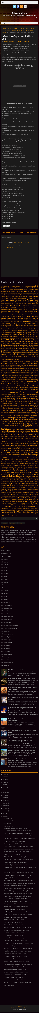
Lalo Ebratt (29, 410)
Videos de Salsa (5, 648)
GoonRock (26, 374)
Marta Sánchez (13, 436)
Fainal (13, 363)
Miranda (24, 447)
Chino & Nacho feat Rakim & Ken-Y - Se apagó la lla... (19, 849)
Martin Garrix (24, 436)
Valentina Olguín (31, 505)
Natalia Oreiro (28, 450)
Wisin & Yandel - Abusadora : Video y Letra (16, 906)
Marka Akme (29, 435)
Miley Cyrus (18, 447)
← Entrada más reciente (9, 232)
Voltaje (19, 510)
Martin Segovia (16, 438)
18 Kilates (11, 286)
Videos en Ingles (6, 657)
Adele (32, 288)
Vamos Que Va (22, 506)
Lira (13, 415)
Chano (13, 323)
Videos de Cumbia (6, 614)
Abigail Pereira (11, 288)
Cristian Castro (8, 332)
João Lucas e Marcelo (21, 392)
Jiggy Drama (8, 389)
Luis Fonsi (17, 423)
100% (2, 286)
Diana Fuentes (18, 343)
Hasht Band (28, 377)
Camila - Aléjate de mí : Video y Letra (14, 841)
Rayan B (23, 472)
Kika (26, 401)
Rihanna (19, 476)
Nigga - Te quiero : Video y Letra (13, 854)
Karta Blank (32, 398)
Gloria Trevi (7, 374)
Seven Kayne (32, 483)
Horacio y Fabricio (25, 379)
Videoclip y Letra (19, 13)
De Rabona (7, 341)
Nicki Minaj (20, 454)
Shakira (9, 485)
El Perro (35, 352)
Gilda (35, 372)
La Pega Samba (15, 408)
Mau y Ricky (35, 440)
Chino (8, 325)
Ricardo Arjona (27, 474)
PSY (27, 461)
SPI (21, 479)
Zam (31, 514)
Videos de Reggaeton (7, 642)
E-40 (10, 348)
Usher (12, 505)
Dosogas (10, 347)
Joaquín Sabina (23, 389)
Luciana (31, 421)
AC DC (32, 286)
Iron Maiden (27, 381)
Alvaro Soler (8, 296)
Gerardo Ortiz (4, 372)
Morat (30, 448)
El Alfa (30, 348)
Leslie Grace (14, 414)
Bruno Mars (17, 313)
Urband (8, 505)
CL (20, 314)
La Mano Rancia (17, 407)
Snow (34, 487)
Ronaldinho (3, 479)
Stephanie (3, 492)
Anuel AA (13, 300)
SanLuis (3, 481)
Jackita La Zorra (16, 383)
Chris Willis (21, 327)
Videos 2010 (4, 562)
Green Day (35, 374)
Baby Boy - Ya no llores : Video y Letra (15, 885)
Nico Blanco (34, 454)
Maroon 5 (6, 436)
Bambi (22, 306)
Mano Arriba (23, 429)
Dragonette (18, 347)
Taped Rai (17, 494)
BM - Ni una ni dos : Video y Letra (18, 670)
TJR (29, 492)
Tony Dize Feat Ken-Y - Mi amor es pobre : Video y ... (19, 846)
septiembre (8, 826)
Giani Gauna (11, 372)
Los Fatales (6, 419)
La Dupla (20, 405)
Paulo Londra (12, 467)
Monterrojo (26, 448)
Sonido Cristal (22, 489)
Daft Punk (35, 334)
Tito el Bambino (33, 499)
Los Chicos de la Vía (30, 417)
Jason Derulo (4, 385)
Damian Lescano (30, 336)
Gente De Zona (23, 370)
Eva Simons (20, 361)
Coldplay (12, 330)
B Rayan (6, 303)
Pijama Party (19, 469)
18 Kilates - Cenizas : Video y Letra (14, 932)
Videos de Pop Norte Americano (10, 637)
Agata (18, 289)
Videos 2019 (4, 588)
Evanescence (27, 361)
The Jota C (3, 497)
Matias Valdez (27, 440)
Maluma (5, 429)
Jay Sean (19, 385)
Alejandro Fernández (18, 291)
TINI (26, 492)
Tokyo (12, 501)
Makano (13, 427)
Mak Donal (8, 427)
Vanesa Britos (30, 507)
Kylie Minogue (8, 403)
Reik (30, 472)
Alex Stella (11, 293)
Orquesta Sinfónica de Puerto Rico (26, 459)
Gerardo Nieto (33, 370)
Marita (5, 434)
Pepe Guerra (31, 467)
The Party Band (18, 497)
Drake (23, 347)
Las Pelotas (20, 412)
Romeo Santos (28, 478)
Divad (17, 345)
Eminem (4, 360)
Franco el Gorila (11, 368)
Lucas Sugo (13, 421)
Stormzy (19, 492)
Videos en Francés (6, 654)
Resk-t (14, 474)
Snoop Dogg (26, 487)
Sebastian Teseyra (34, 481)
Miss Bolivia (30, 447)
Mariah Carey (8, 433)
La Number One (34, 407)
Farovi (28, 363)
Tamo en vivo (4, 494)
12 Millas (6, 286)
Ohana (25, 458)
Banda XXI (4, 307)
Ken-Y (23, 400)
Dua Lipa (32, 347)
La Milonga (24, 407)
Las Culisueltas (13, 412)
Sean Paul (19, 481)
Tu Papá (28, 503)
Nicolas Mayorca (4, 456)
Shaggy (3, 485)
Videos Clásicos (5, 602)
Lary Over (6, 412)
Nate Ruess (3, 452)
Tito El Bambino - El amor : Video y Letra (15, 898)
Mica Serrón (20, 443)
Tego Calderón (35, 494)
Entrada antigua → (32, 232)
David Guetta (10, 340)
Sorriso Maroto (27, 491)
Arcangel (30, 300)
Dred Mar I (27, 347)
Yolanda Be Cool (20, 514)
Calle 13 (9, 316)
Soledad (7, 489)
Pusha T (36, 470)
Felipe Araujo (17, 365)
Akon (2, 291)
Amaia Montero (18, 296)
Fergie (2, 367)
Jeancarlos (29, 385)
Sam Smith (35, 479)
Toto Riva (30, 501)
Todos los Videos (15, 30)
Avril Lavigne (29, 302)
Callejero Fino (17, 316)
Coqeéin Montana (23, 330)
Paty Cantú (26, 465)
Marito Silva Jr (14, 434)
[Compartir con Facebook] (9, 226)
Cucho (29, 332)
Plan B (8, 470)
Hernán (18, 379)
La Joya (34, 405)
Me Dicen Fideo (24, 441)
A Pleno (25, 286)
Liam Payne (21, 414)
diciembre (7, 818)
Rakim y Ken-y (11, 472)
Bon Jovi (24, 311)
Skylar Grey (20, 487)
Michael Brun (28, 443)
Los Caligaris (23, 417)
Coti (35, 330)
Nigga (18, 456)
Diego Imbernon (26, 343)
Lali (17, 410)
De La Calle (24, 340)
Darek (26, 338)
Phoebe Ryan (9, 469)
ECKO (13, 348)
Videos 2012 (4, 567)
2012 (4, 811)
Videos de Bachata (6, 608)
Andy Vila (26, 298)
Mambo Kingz (12, 429)
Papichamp (28, 463)
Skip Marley (12, 487)
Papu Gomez (35, 463)
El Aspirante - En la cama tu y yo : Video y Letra (17, 927)
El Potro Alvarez (9, 354)
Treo (5, 503)
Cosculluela (30, 330)
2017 (4, 798)
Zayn (33, 514)
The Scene (4, 499)
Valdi (20, 505)
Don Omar (4, 347)
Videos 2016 (4, 579)
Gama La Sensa (8, 370)
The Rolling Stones (33, 497)
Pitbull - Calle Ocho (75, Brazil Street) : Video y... (17, 896)
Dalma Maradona (5, 336)
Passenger (20, 465)
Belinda (19, 307)
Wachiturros (29, 510)
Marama (4, 431)
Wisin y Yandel (22, 512)
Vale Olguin (24, 505)
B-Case (9, 303)
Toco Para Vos (6, 501)
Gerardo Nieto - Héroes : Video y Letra (15, 974)
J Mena (9, 383)
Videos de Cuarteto (6, 611)
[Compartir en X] (7, 226)
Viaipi (15, 508)
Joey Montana (31, 389)
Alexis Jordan (4, 294)
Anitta (7, 300)
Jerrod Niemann (11, 387)
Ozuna (22, 461)
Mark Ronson (21, 434)
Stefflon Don (35, 491)
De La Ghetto (32, 340)
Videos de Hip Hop (6, 619)
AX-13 (36, 286)
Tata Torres (22, 494)
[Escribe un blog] (6, 226)
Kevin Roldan (8, 401)
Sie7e (17, 485)
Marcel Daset (21, 431)
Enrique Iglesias (13, 360)
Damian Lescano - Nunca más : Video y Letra (22, 750)
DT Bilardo (16, 334)
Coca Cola (7, 330)
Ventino (6, 508)
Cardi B (7, 320)
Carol (2, 321)
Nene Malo (34, 452)
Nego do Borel (27, 452)
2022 (4, 784)
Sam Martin (29, 479)
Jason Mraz (9, 385)
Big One (11, 309)
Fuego (27, 368)
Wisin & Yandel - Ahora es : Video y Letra (15, 862)
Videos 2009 (4, 559)
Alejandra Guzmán (8, 291)
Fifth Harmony (13, 367)
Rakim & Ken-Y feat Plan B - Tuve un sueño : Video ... (19, 880)
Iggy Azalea (3, 381)
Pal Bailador (20, 463)
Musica (4, 30)
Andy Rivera (21, 298)
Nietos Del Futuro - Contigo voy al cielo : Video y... (18, 964)
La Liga (11, 407)
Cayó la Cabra (10, 321)
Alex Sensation (5, 293)
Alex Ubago (17, 293)
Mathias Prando (19, 440)
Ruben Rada (13, 479)
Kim (28, 401)
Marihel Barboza (28, 433)
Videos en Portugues (7, 662)
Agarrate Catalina (13, 289)
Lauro (2, 414)
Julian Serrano (34, 394)
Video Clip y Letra (9, 985)
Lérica (31, 423)
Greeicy (31, 374)
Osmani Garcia (4, 461)
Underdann (3, 505)
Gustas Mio (21, 375)
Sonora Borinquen (18, 491)
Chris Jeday (15, 327)
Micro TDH (19, 445)
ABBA (28, 286)
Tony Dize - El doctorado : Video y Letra (15, 828)
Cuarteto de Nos (22, 332)
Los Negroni (14, 419)
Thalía (6, 496)
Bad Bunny (15, 305)
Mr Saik (34, 448)
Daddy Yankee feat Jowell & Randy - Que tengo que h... (19, 883)
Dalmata (10, 336)
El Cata (20, 350)
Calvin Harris (30, 316)
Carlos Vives (34, 320)
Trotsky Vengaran (20, 503)
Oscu (37, 459)
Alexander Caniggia (26, 293)
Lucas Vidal (22, 421)
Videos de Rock (5, 645)
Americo (30, 296)
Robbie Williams (31, 476)
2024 (4, 779)
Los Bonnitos (11, 417)
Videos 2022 (4, 596)
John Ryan (15, 391)
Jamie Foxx (30, 383)
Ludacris (35, 421)
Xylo (2, 514)
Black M (31, 309)
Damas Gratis (17, 336)
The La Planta (10, 497)
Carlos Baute (20, 320)
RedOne (27, 472)
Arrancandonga (5, 302)
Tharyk (9, 496)
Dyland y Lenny (5, 348)
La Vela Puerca (5, 410)
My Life (6, 450)
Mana (17, 429)
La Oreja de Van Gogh (24, 28)
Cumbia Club (35, 332)
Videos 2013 (4, 570)
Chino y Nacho (15, 325)
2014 (4, 805)
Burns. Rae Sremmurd (6, 314)
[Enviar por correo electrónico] (4, 226)
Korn (34, 401)
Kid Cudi (23, 401)
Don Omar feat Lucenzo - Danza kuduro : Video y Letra (19, 838)
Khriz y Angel (17, 401)
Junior (15, 396)
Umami (36, 503)
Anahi (16, 298)
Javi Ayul (15, 385)
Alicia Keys (27, 294)
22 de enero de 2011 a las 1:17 (21, 242)
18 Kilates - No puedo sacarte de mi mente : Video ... (19, 943)
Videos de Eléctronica (7, 616)
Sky (16, 487)
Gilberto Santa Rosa (29, 372)
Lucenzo (27, 421)
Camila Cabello (15, 318)
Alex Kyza (36, 291)
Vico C (32, 508)
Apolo (24, 300)
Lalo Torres (35, 410)
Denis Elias (21, 341)
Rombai (19, 478)
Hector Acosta (35, 377)
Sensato (27, 483)
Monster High (19, 448)
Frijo (25, 368)
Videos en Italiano (6, 660)
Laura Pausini (26, 412)
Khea (12, 401)
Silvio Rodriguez (32, 485)
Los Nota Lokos (24, 419)
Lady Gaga (13, 410)
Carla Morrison (12, 320)
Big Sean (16, 309)
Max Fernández (7, 441)
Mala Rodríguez (20, 427)
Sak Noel (24, 479)
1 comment (26, 41)
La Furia (25, 405)
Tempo (2, 496)
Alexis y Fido (12, 294)
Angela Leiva (32, 298)
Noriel (16, 458)
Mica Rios (14, 443)
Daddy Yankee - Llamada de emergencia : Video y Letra (20, 867)
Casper (5, 321)
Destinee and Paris (10, 343)
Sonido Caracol (13, 489)
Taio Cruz (35, 492)
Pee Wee (25, 467)
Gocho (12, 374)
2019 (4, 792)
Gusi (17, 375)
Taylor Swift (28, 494)
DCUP (11, 334)
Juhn (27, 394)
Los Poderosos (32, 419)
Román (36, 478)
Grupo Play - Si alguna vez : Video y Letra (15, 940)
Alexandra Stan (34, 293)
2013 (4, 808)
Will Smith (35, 510)
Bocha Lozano (15, 311)
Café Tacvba (29, 314)
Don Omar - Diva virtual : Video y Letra (15, 870)
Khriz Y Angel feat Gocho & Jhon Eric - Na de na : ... (18, 851)
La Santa (36, 408)
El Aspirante (6, 350)
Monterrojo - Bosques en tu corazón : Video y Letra (19, 946)
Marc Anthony (12, 431)
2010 (4, 816)
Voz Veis (23, 510)
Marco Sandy (27, 431)
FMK (31, 361)
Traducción (35, 501)
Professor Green (30, 470)
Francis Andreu (26, 367)
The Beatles (15, 496)
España (14, 28)
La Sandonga (29, 408)
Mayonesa (13, 441)
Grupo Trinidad (12, 375)
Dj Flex (28, 345)
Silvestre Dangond (23, 485)
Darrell (30, 338)
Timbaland (21, 499)
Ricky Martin (11, 476)
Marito (8, 434)
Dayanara (17, 340)
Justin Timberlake (31, 396)
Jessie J (23, 387)
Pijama (14, 469)
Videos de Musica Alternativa (9, 625)
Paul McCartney (33, 465)
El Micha (13, 352)
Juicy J (29, 394)
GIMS (34, 368)
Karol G (26, 398)
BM (14, 303)
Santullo (7, 481)
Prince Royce (20, 471)
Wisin (15, 512)
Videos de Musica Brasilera (9, 628)
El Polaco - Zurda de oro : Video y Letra (15, 909)
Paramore (3, 465)
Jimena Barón (15, 389)
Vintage (13, 510)
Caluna (23, 316)
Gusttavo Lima (9, 377)
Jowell (7, 392)
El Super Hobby (31, 354)
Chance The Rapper (5, 323)
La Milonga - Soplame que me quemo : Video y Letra (19, 912)
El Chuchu (24, 350)
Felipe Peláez (23, 365)
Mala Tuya (28, 427)
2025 (4, 777)
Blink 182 (35, 309)
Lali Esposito (22, 410)
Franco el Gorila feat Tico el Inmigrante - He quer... (18, 875)
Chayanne (4, 325)
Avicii (24, 302)
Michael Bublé (34, 443)
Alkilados (35, 294)
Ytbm (28, 514)
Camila (9, 318)
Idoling (36, 379)
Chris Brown (8, 327)
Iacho (33, 379)
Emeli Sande (16, 358)
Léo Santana (27, 423)
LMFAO (30, 403)
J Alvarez (34, 381)
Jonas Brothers (24, 391)
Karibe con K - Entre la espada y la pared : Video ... (18, 948)
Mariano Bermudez (18, 433)
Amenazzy (24, 296)
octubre (6, 823)
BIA (12, 303)
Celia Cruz (19, 321)
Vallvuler (17, 506)
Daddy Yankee (26, 334)
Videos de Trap (5, 651)
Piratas (32, 469)
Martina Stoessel (33, 438)
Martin (19, 436)
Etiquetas (12, 523)
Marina (33, 433)
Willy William (9, 512)
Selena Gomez (20, 483)
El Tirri (5, 356)
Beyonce (3, 309)
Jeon (6, 387)
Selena (14, 483)
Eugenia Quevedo (12, 361)
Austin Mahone (14, 302)
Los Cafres (17, 417)
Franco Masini (4, 368)
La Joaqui (30, 405)
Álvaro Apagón (9, 515)
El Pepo (31, 352)
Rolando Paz (12, 478)
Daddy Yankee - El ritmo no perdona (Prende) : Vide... (19, 904)
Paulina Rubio (4, 467)
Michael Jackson (5, 445)
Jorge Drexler (32, 391)
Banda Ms (26, 306)
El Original (26, 352)
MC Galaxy (35, 423)
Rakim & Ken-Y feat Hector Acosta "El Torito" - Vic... (19, 872)
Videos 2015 (4, 576)
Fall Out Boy (18, 363)
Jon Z (19, 391)
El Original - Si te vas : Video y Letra (14, 925)
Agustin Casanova (33, 289)
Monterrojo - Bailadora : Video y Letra (15, 953)
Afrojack (36, 288)
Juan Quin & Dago (9, 394)
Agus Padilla (23, 289)
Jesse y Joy (18, 387)
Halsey (23, 377)
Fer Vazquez (35, 365)
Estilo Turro (32, 360)
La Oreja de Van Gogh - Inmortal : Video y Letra (17, 37)
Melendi (35, 441)
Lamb (2, 412)
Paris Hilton (9, 465)
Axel (34, 302)
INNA (30, 379)
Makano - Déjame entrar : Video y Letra (15, 864)
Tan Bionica (11, 494)
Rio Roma (25, 476)
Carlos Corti (27, 320)
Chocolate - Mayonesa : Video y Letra (14, 977)
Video (22, 30)
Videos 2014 (4, 573)
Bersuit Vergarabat (34, 307)
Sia (14, 485)
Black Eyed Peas (23, 309)
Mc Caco (18, 441)
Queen (2, 472)
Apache (20, 300)
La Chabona (8, 405)
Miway (9, 448)
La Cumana (14, 405)
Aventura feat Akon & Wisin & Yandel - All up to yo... (18, 893)
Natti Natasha (12, 452)
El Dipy (29, 350)
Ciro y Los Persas (25, 328)
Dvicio (36, 347)
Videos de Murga (6, 622)
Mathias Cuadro (11, 440)
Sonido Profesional (32, 489)
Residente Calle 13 (6, 474)
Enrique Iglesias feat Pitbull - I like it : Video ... (17, 844)
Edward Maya (26, 348)
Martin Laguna (30, 436)
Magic (15, 425)
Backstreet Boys (5, 306)
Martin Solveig (24, 438)
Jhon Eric (3, 389)
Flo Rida (20, 367)
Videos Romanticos (6, 605)
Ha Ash (19, 377)
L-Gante (20, 403)
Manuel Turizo (34, 429)
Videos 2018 (4, 585)
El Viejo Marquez (18, 356)
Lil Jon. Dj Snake (32, 414)
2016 (4, 800)
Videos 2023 (4, 599)
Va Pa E (17, 505)
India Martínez (19, 381)
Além (13, 296)
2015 (4, 803)
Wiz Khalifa (31, 512)
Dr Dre (14, 347)
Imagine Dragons (11, 381)
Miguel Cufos (34, 445)
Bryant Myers (30, 313)
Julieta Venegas (5, 396)
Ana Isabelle (7, 298)
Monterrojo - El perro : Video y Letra (14, 967)
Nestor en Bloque (12, 454)
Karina (22, 398)
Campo (26, 318)
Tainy (31, 492)
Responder (10, 247)
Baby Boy (21, 303)
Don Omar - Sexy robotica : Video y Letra (16, 901)
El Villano (24, 356)
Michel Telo (14, 445)
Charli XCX (17, 323)
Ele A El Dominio (32, 356)
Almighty (3, 296)
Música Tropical (5, 550)
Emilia (27, 358)
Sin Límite (7, 487)
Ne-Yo (22, 452)
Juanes (16, 394)
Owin (10, 461)
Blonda (3, 311)
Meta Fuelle (3, 443)
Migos (23, 445)
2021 (4, 787)
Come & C (17, 330)
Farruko (33, 363)
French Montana (19, 368)
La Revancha (22, 408)
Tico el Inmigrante (11, 499)
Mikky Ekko (12, 447)
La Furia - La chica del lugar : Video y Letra (16, 972)
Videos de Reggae (6, 639)
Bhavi (7, 309)
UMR (32, 503)
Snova (31, 487)
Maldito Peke (35, 427)
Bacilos (36, 303)
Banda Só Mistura (34, 306)
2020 (4, 790)
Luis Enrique (4, 423)
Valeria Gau (10, 507)
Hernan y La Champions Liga (8, 379)
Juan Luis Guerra (31, 392)
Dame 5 (23, 336)
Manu (28, 429)
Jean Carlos (24, 385)
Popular (5, 523)
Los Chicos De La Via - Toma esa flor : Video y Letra (18, 914)
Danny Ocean (16, 338)
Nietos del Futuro (13, 456)
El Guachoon (34, 350)
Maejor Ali (11, 425)
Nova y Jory (20, 458)
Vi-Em (11, 508)
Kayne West (8, 400)
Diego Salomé (6, 345)
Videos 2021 (4, 593)
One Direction (5, 459)
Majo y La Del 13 (28, 425)
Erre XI (25, 360)
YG (4, 514)
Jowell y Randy (12, 392)
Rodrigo (6, 478)
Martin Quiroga (8, 438)
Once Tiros (35, 458)
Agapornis (4, 289)
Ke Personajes (16, 400)
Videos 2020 (4, 591)
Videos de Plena (5, 631)
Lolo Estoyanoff (25, 415)
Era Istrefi (21, 360)
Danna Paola (8, 338)
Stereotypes (9, 492)
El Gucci (4, 352)
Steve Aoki (14, 492)
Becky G (13, 307)
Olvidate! (29, 458)
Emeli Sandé (22, 358)
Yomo (26, 514)
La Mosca (29, 407)
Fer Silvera (29, 365)
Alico (31, 294)
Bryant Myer (24, 313)
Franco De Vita (34, 367)
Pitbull (3, 471)
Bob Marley (8, 311)
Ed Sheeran (18, 348)
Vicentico (19, 508)
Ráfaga (18, 479)
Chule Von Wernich (8, 328)
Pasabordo (15, 465)
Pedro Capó (20, 467)
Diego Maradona (34, 343)
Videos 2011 (4, 565)
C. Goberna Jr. (15, 314)
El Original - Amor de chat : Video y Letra (15, 938)
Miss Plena (35, 447)
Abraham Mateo (19, 288)
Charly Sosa (35, 323)
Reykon (19, 474)
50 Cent (21, 286)
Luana (6, 421)
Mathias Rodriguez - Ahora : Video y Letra (21, 678)
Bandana (9, 307)
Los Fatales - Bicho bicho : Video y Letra (15, 956)
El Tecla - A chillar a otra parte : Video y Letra (16, 930)
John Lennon (10, 391)
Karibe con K (16, 398)
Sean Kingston (12, 481)
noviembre (7, 821)
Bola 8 (19, 311)
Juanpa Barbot (22, 394)
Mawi (2, 441)
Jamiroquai (35, 383)
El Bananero (12, 350)
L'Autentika (14, 403)
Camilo (21, 318)
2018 (4, 795)
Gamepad (15, 370)
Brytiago (36, 313)
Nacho (14, 450)
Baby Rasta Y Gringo (29, 303)
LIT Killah (25, 403)
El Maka (9, 352)
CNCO (23, 315)
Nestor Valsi (4, 454)
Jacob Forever (24, 383)
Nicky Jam (27, 454)
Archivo (21, 523)
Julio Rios (11, 396)
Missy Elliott (4, 448)
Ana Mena (12, 298)
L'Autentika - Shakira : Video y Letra (14, 959)
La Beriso (34, 403)
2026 (4, 774)
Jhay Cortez (35, 387)
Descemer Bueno (29, 341)
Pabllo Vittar (31, 461)
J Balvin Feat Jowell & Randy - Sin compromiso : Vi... (18, 833)
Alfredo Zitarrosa (20, 294)
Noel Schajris (10, 458)
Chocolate (31, 325)
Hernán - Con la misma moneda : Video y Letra (17, 951)
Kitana (31, 401)
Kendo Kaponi (28, 400)
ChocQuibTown (25, 325)
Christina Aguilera (28, 327)
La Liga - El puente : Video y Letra (13, 935)
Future (31, 368)
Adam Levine (27, 288)
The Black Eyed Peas (23, 496)
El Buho (17, 350)
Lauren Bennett (34, 412)
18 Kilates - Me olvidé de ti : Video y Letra (15, 917)
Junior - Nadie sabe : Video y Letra (14, 919)
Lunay (22, 423)
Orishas (16, 459)
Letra (32, 28)
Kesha (2, 401)
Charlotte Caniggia (26, 323)
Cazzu (15, 321)
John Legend (4, 391)
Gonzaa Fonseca (19, 374)
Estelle (28, 360)
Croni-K (14, 332)
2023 (4, 782)
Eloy (6, 358)
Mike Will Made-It (5, 447)
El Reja (17, 354)
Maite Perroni (20, 425)
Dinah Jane (13, 345)
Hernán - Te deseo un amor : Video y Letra (16, 961)
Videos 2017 (4, 582)
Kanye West (9, 398)
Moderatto (13, 448)
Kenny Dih (35, 400)
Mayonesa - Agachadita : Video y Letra (15, 969)
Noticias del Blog (6, 553)
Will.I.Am (3, 512)
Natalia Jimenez (20, 450)
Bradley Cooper (29, 311)
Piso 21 (36, 469)
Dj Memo (36, 345)
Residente (35, 472)
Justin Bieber (22, 396)
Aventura (20, 302)
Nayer (18, 452)
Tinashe (26, 499)
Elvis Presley (10, 358)
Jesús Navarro (28, 387)
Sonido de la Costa (7, 491)
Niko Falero (23, 456)
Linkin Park (8, 415)
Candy (29, 318)
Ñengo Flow (15, 515)
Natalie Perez (35, 450)
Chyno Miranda (17, 328)
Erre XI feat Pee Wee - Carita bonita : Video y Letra (18, 888)
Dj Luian (32, 345)
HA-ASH (15, 377)
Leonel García (7, 414)
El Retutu (23, 354)
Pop (8, 30)
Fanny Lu (24, 363)
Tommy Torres (17, 501)
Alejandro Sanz (28, 291)
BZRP (17, 303)
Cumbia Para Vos (5, 334)
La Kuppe (7, 407)
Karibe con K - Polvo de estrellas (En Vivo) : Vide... (18, 982)
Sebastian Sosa (25, 481)
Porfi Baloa (13, 470)
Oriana (11, 459)
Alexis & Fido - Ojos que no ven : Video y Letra (17, 891)
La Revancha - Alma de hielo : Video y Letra (16, 980)
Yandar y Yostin (8, 514)
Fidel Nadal (7, 367)
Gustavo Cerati (29, 375)
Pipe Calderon (27, 469)
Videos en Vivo (5, 665)
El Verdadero (10, 356)
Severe (36, 483)
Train (2, 503)
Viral (17, 510)
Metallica (9, 443)
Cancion (9, 28)
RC (6, 472)
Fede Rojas (8, 365)
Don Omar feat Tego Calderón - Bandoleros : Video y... (19, 859)
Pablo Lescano (11, 463)
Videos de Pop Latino (7, 634)
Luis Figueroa (11, 423)
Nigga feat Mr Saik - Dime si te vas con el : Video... (18, 878)
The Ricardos (26, 497)
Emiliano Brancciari (33, 358)
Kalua (5, 398)
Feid (12, 365)
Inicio (4, 28)
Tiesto (17, 499)
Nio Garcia (29, 456)
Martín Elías (4, 440)
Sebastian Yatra (6, 483)
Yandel (14, 514)
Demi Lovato (13, 341)
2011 (4, 813)
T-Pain (23, 492)
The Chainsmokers (33, 496)
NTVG (10, 450)
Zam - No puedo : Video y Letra (13, 922)
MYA (2, 425)
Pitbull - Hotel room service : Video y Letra (16, 857)
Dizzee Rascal (23, 345)
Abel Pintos (4, 288)
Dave (33, 338)
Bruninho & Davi (9, 313)
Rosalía (8, 479)
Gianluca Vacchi (19, 372)
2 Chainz (16, 286)
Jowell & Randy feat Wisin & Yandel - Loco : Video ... (18, 836)
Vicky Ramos (26, 508)
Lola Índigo (17, 415)
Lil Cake (26, 414)
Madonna (6, 425)
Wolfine (36, 512)
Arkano (36, 300)
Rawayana (18, 472)
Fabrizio (9, 363)
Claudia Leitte (32, 328)
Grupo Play (4, 375)
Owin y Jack (15, 461)
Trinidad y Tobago (11, 503)
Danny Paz (22, 338)
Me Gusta (30, 441)
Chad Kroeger (35, 321)
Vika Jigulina (9, 510)
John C (36, 389)
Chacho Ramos (27, 321)
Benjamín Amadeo (25, 307)
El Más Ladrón (19, 352)
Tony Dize (24, 501)
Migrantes (28, 445)
